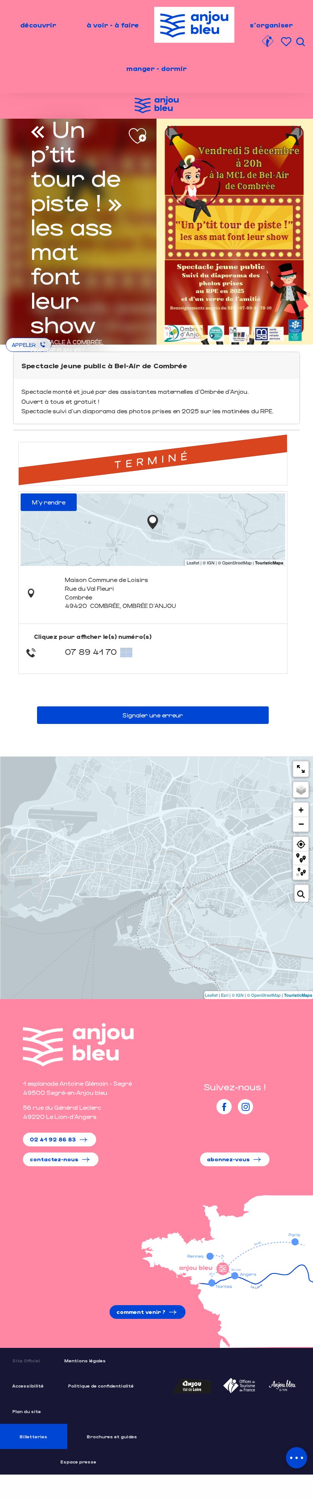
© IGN (238, 995)
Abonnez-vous (228, 1159)
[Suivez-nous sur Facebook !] (224, 1106)
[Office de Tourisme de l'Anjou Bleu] (78, 1044)
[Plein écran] (301, 769)
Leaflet (211, 995)
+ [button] (300, 810)
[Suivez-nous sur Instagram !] (245, 1106)
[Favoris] (287, 41)
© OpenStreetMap (264, 995)
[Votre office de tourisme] (267, 42)
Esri (224, 995)
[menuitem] (38, 25)
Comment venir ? (140, 1312)
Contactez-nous (54, 1159)
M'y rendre (48, 502)
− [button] (301, 824)
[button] (300, 41)
